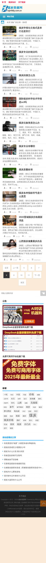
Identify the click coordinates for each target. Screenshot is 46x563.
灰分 (36, 411)
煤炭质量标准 (26, 169)
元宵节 (6, 399)
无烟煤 (34, 402)
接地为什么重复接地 (12, 471)
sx (7, 260)
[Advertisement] (23, 540)
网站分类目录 (39, 499)
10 (21, 275)
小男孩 (23, 514)
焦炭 (11, 416)
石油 (5, 424)
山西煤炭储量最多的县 (30, 241)
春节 (12, 406)
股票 (12, 424)
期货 (28, 407)
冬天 (13, 398)
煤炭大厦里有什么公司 (13, 479)
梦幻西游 (7, 411)
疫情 (24, 420)
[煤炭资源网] (23, 8)
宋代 (12, 403)
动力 (25, 399)
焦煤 (18, 415)
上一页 (15, 267)
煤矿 (18, 420)
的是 (37, 420)
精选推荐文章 (8, 502)
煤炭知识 (12, 2)
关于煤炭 (21, 2)
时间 (5, 407)
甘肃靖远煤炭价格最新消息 (14, 463)
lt (6, 47)
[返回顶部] (43, 503)
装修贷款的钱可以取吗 (13, 455)
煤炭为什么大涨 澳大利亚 (14, 451)
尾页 (22, 282)
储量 (38, 395)
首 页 (4, 2)
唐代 (39, 399)
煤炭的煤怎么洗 (27, 75)
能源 (19, 424)
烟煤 (5, 416)
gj (7, 118)
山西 (20, 402)
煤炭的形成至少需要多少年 (14, 447)
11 (29, 275)
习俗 (24, 395)
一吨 (5, 394)
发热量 (32, 398)
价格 (31, 394)
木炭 (34, 407)
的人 (30, 420)
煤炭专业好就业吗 (28, 51)
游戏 (29, 411)
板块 (40, 407)
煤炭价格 (9, 420)
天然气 (6, 403)
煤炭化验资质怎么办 (29, 122)
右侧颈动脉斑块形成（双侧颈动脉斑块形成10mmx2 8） (23, 467)
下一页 (37, 275)
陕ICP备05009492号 (35, 502)
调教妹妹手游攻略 (11, 459)
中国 (18, 394)
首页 (6, 267)
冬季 (19, 399)
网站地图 (17, 502)
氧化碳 (16, 411)
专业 (11, 395)
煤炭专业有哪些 (27, 146)
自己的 (27, 424)
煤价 (24, 416)
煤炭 (33, 415)
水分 (23, 411)
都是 (11, 428)
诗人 (34, 424)
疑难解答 (24, 502)
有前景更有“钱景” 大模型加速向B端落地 (20, 443)
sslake (8, 236)
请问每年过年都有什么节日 (14, 475)
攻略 (26, 403)
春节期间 (20, 407)
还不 (5, 428)
